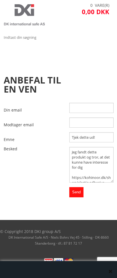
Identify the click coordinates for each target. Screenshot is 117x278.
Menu (10, 51)
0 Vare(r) (99, 5)
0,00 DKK (95, 11)
